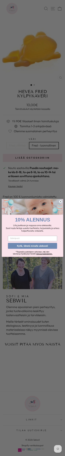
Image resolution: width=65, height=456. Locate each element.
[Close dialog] (60, 201)
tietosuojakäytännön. (44, 254)
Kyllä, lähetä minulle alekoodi (32, 246)
